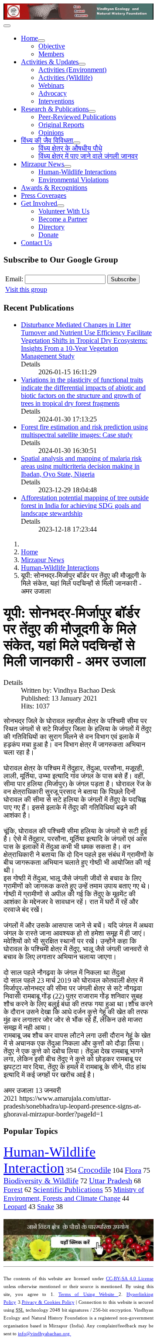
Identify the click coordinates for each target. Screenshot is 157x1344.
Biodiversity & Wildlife (40, 1180)
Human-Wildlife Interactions (77, 172)
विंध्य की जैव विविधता (47, 140)
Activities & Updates (49, 62)
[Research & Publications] (92, 111)
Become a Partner (62, 219)
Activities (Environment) (72, 69)
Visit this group (26, 289)
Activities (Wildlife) (65, 77)
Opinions (51, 132)
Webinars (51, 85)
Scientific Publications (68, 1189)
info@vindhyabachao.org (44, 1333)
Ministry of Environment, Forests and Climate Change (73, 1193)
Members (51, 54)
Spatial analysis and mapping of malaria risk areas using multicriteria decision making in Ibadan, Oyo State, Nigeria (81, 466)
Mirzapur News (42, 164)
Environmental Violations (73, 179)
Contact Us (36, 242)
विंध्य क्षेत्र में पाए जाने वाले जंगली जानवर (88, 156)
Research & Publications (55, 109)
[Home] (41, 40)
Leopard (15, 1207)
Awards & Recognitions (54, 187)
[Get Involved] (60, 205)
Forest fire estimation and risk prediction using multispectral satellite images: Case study (84, 431)
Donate (48, 234)
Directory (51, 227)
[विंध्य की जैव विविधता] (76, 143)
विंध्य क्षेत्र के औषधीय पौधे (70, 148)
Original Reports (61, 124)
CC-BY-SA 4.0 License (130, 1278)
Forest (13, 1189)
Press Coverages (43, 195)
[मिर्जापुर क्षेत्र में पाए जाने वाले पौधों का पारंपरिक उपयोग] (78, 1258)
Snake (45, 1206)
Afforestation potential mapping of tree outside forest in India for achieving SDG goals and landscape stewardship (85, 505)
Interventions (56, 101)
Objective (51, 46)
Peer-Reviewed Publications (77, 117)
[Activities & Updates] (81, 64)
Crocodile (94, 1170)
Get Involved (39, 203)
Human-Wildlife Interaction (49, 1160)
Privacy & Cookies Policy (48, 1302)
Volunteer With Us (63, 211)
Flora (133, 1170)
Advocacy (52, 93)
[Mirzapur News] (67, 166)
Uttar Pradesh (110, 1180)
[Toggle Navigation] (6, 25)
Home (29, 38)
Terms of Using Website (88, 1294)
